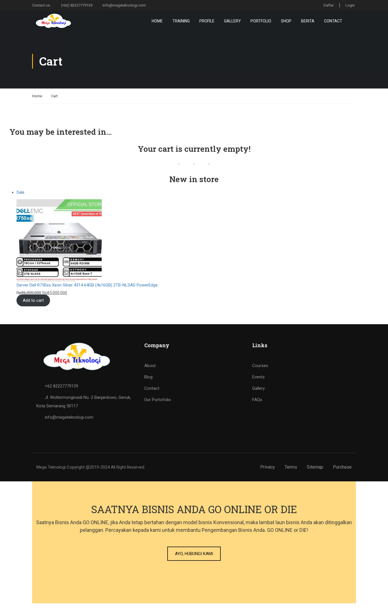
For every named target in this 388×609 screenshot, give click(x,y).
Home (157, 21)
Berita (307, 21)
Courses (260, 365)
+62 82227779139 (61, 386)
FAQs (257, 399)
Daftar (329, 5)
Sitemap (315, 467)
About (150, 365)
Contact (333, 21)
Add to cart (33, 300)
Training (181, 21)
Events (258, 377)
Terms (291, 467)
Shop (286, 21)
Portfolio (261, 21)
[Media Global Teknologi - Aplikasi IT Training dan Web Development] (54, 21)
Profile (206, 21)
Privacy (267, 467)
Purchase (342, 467)
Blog (148, 377)
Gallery (232, 21)
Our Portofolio (157, 399)
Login (350, 5)
